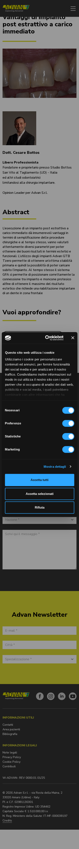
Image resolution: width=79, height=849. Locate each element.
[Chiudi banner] (72, 337)
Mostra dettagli (55, 466)
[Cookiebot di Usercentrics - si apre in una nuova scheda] (47, 338)
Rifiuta (39, 507)
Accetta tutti (39, 480)
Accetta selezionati (40, 494)
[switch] (68, 423)
